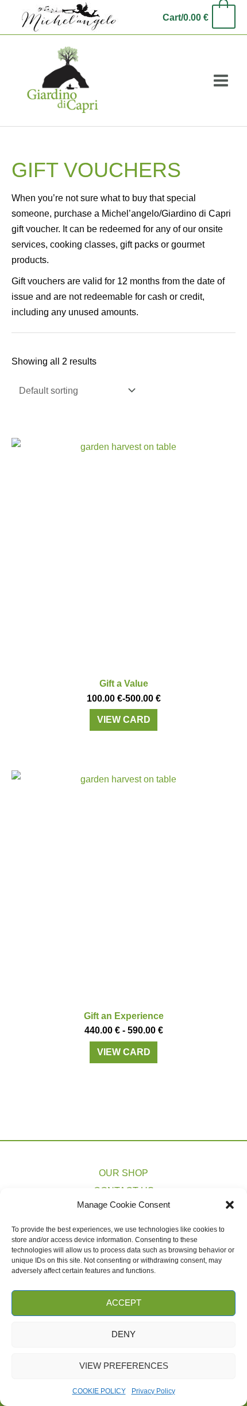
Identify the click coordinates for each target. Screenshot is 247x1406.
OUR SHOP (123, 1173)
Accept (123, 1302)
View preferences (123, 1365)
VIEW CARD (123, 719)
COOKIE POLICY (99, 1391)
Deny (123, 1334)
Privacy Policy (153, 1391)
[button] (230, 1205)
